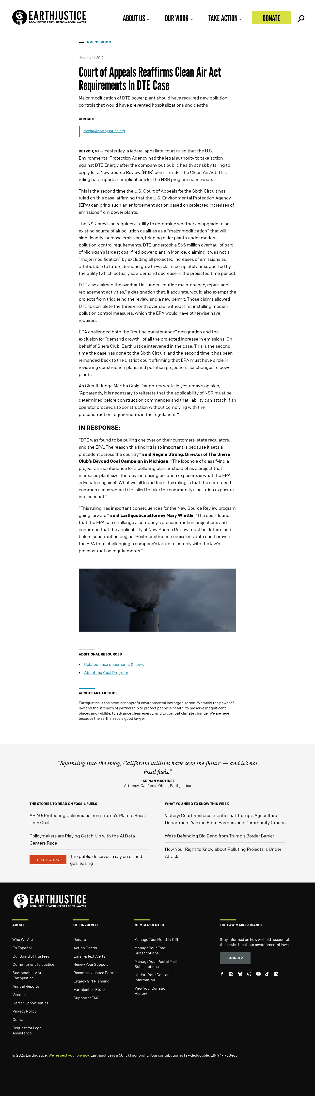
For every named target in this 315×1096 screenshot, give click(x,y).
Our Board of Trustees (31, 956)
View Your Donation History (151, 991)
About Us (134, 18)
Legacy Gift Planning (92, 981)
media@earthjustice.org (104, 130)
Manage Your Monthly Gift (156, 939)
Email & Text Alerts (89, 956)
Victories (20, 994)
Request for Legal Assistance (28, 1030)
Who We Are (22, 939)
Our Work (177, 18)
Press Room (99, 42)
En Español (22, 947)
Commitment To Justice (33, 964)
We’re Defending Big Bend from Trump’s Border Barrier (219, 835)
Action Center (85, 947)
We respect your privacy (68, 1055)
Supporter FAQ (86, 997)
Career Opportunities (30, 1002)
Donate (271, 18)
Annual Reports (26, 986)
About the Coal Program (106, 672)
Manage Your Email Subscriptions (151, 950)
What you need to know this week (197, 803)
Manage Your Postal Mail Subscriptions (156, 964)
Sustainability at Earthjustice (27, 975)
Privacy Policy (25, 1011)
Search (300, 17)
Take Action (222, 18)
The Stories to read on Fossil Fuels (63, 803)
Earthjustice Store (89, 989)
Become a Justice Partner (96, 972)
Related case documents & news (114, 664)
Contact (20, 1019)
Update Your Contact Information (153, 977)
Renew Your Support (91, 964)
